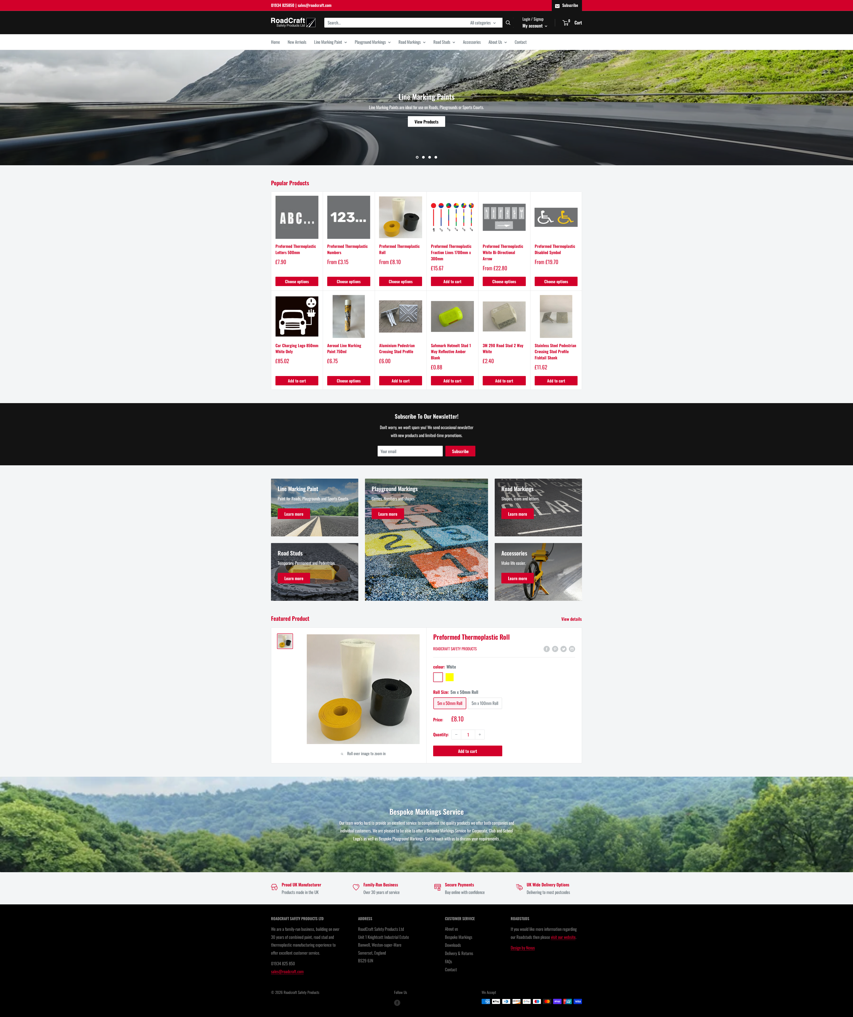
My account (533, 25)
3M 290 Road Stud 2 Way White (503, 348)
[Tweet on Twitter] (563, 649)
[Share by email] (572, 649)
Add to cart (452, 281)
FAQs (448, 961)
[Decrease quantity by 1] (456, 734)
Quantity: (441, 734)
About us (451, 928)
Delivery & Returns (459, 953)
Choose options (297, 281)
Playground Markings (370, 42)
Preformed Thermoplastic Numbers (347, 249)
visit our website (563, 937)
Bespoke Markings (458, 937)
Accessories (472, 42)
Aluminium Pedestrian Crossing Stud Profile (397, 348)
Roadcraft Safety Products (455, 648)
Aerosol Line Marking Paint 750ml (344, 348)
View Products (426, 121)
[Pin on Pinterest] (555, 649)
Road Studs (441, 42)
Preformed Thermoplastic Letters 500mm (295, 249)
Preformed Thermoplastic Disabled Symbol (555, 249)
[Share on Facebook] (547, 649)
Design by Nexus (523, 947)
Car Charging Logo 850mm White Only (296, 348)
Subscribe (570, 5)
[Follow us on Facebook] (397, 1002)
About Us (495, 42)
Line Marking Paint (328, 42)
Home (275, 42)
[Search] (508, 22)
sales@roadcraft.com (287, 971)
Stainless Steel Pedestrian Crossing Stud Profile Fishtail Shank (555, 351)
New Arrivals (297, 42)
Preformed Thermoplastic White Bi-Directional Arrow (503, 252)
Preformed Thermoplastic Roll (399, 249)
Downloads (453, 945)
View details (572, 619)
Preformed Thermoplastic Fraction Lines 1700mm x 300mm (451, 252)
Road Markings (410, 42)
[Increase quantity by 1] (479, 734)
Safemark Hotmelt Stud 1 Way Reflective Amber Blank (451, 351)
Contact (521, 42)
